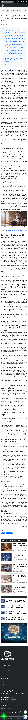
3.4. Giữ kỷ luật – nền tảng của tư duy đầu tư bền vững (14, 63)
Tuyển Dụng (4, 674)
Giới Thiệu (4, 668)
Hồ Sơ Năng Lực (5, 686)
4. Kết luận (4, 64)
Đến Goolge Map (11, 701)
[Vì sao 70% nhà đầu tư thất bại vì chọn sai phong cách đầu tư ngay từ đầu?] (3, 5)
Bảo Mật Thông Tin (6, 670)
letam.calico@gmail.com (11, 699)
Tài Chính (14, 9)
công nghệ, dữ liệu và (12, 71)
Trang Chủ (3, 9)
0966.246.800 (12, 697)
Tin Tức (8, 9)
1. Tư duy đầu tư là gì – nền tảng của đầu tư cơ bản (13, 30)
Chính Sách (4, 672)
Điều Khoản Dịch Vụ (6, 683)
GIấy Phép (4, 681)
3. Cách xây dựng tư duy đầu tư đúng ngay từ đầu (12, 53)
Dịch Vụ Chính (5, 684)
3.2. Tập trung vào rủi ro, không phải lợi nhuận (12, 58)
